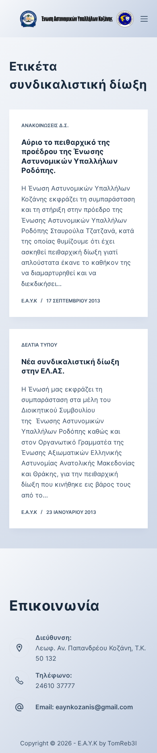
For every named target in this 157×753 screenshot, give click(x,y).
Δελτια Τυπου (39, 345)
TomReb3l (122, 743)
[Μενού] (144, 18)
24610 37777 (55, 686)
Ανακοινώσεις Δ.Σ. (44, 125)
